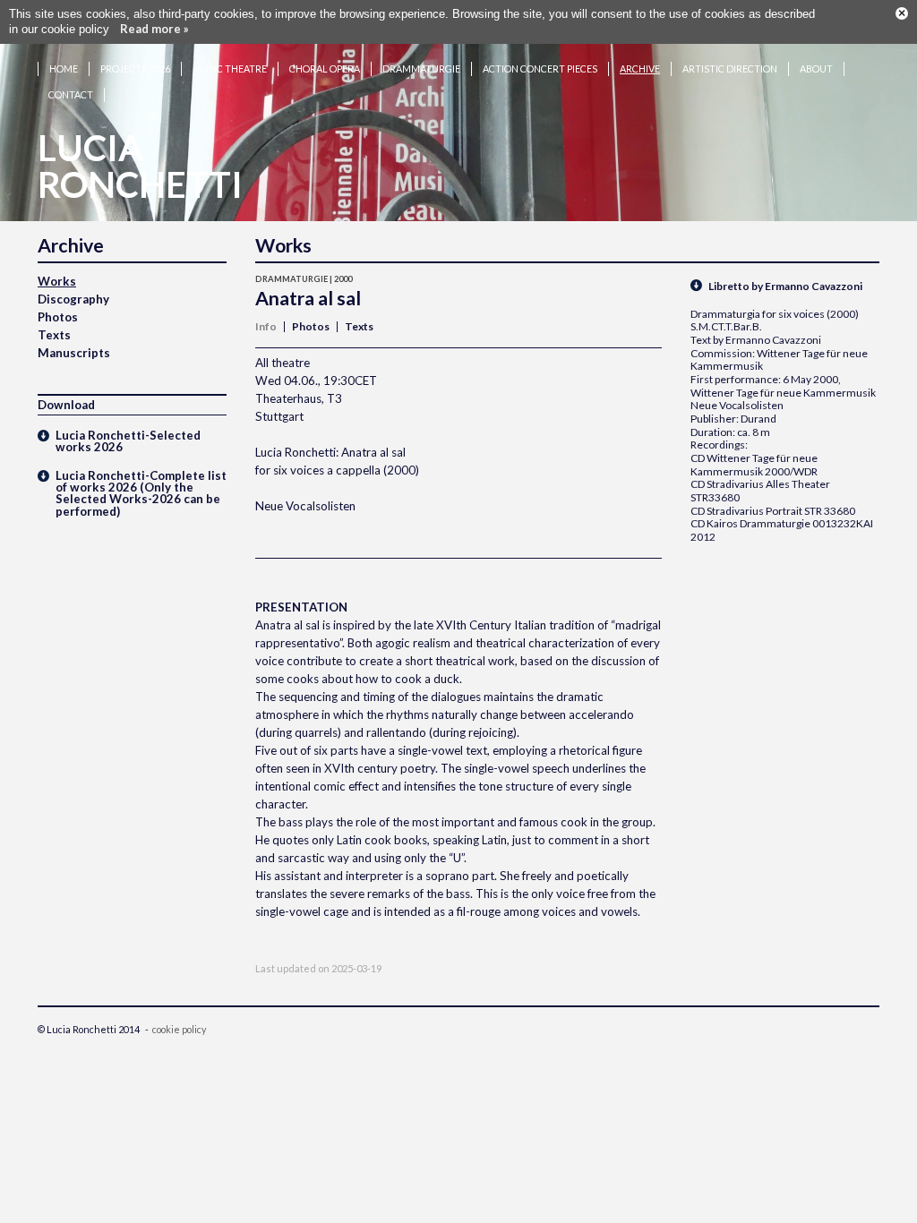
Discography (73, 299)
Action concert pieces (540, 68)
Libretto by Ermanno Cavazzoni (785, 286)
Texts (54, 335)
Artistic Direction (729, 68)
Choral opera (324, 68)
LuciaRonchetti (140, 166)
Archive (640, 68)
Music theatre (230, 68)
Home (63, 68)
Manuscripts (74, 353)
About (816, 68)
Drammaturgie (421, 68)
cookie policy (179, 1029)
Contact (70, 94)
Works (57, 281)
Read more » (154, 28)
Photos (58, 317)
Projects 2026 (135, 68)
